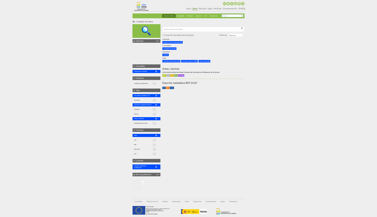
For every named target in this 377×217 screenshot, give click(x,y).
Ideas (187, 201)
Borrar (157, 41)
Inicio (188, 8)
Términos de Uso (152, 201)
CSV (172, 75)
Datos (195, 8)
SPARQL (242, 8)
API (206, 16)
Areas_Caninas (170, 68)
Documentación (230, 8)
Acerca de (199, 16)
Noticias (202, 8)
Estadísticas (233, 201)
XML (167, 88)
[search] (241, 28)
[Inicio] (141, 6)
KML (175, 75)
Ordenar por (223, 35)
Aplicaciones (176, 201)
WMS (164, 75)
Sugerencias (197, 201)
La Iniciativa (138, 201)
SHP (168, 75)
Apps (209, 8)
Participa (217, 8)
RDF (164, 88)
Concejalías (180, 16)
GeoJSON (181, 75)
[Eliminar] (181, 42)
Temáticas (190, 16)
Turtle (171, 88)
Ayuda (223, 201)
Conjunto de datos (169, 16)
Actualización (214, 16)
